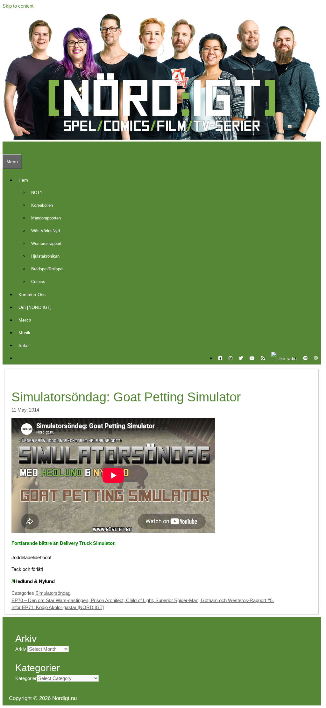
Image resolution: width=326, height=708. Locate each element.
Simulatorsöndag (52, 593)
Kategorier (26, 678)
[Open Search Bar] (6, 147)
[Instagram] (230, 358)
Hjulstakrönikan (45, 256)
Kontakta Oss (32, 294)
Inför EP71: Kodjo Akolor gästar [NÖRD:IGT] (57, 607)
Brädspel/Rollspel (47, 269)
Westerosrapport (46, 243)
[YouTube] (252, 358)
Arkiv (20, 649)
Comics (38, 281)
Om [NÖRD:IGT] (35, 307)
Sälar (23, 345)
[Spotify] (305, 358)
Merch (24, 320)
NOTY (37, 192)
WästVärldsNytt (45, 230)
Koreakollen (42, 205)
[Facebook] (220, 358)
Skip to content (18, 6)
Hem (23, 180)
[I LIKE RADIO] (284, 358)
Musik (24, 332)
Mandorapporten (46, 218)
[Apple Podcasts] (316, 358)
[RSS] (263, 358)
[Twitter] (241, 358)
